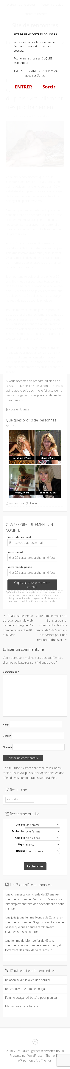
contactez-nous (52, 1051)
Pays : (21, 844)
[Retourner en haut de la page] (35, 1042)
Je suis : (20, 824)
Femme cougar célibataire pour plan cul (31, 998)
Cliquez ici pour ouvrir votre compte (32, 585)
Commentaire (11, 672)
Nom (6, 724)
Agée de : (20, 838)
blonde (33, 503)
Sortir (49, 87)
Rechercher (35, 866)
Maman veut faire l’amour (22, 1006)
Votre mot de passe (19, 566)
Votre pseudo (15, 551)
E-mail (7, 736)
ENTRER (23, 87)
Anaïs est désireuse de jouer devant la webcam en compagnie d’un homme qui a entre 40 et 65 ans (18, 625)
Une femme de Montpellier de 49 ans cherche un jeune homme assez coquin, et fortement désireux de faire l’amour (33, 945)
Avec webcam (16, 503)
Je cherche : (18, 831)
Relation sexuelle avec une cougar (27, 980)
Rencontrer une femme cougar (25, 989)
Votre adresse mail (19, 537)
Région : (20, 851)
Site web (7, 747)
